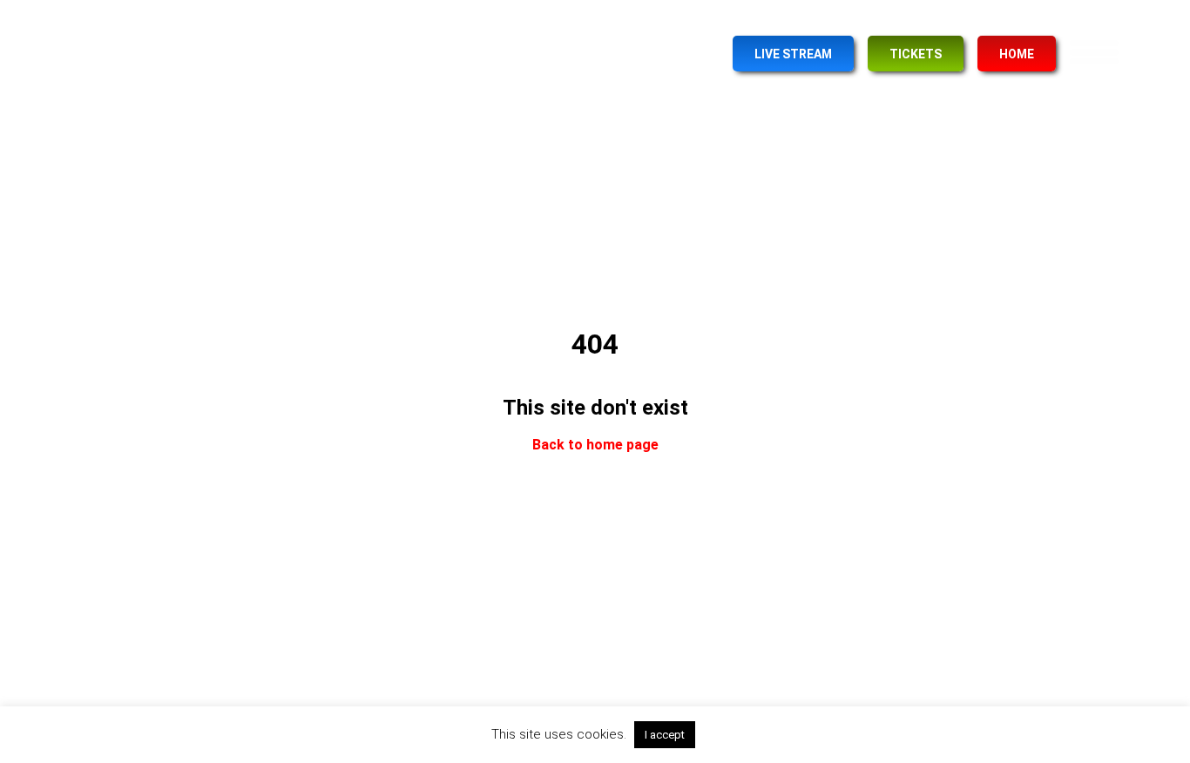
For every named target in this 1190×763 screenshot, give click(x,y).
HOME (1016, 54)
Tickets (915, 54)
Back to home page (595, 445)
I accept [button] (665, 734)
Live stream (793, 54)
